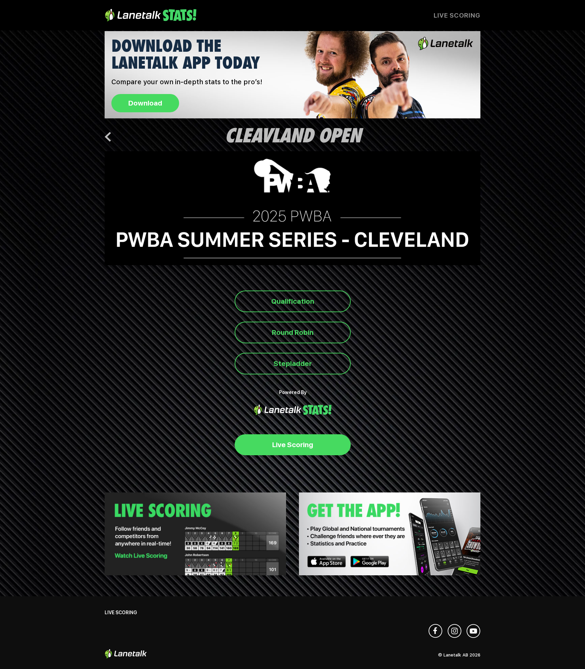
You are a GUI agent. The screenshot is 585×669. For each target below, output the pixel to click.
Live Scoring (457, 15)
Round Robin (292, 332)
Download (145, 103)
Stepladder (293, 363)
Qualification (292, 301)
